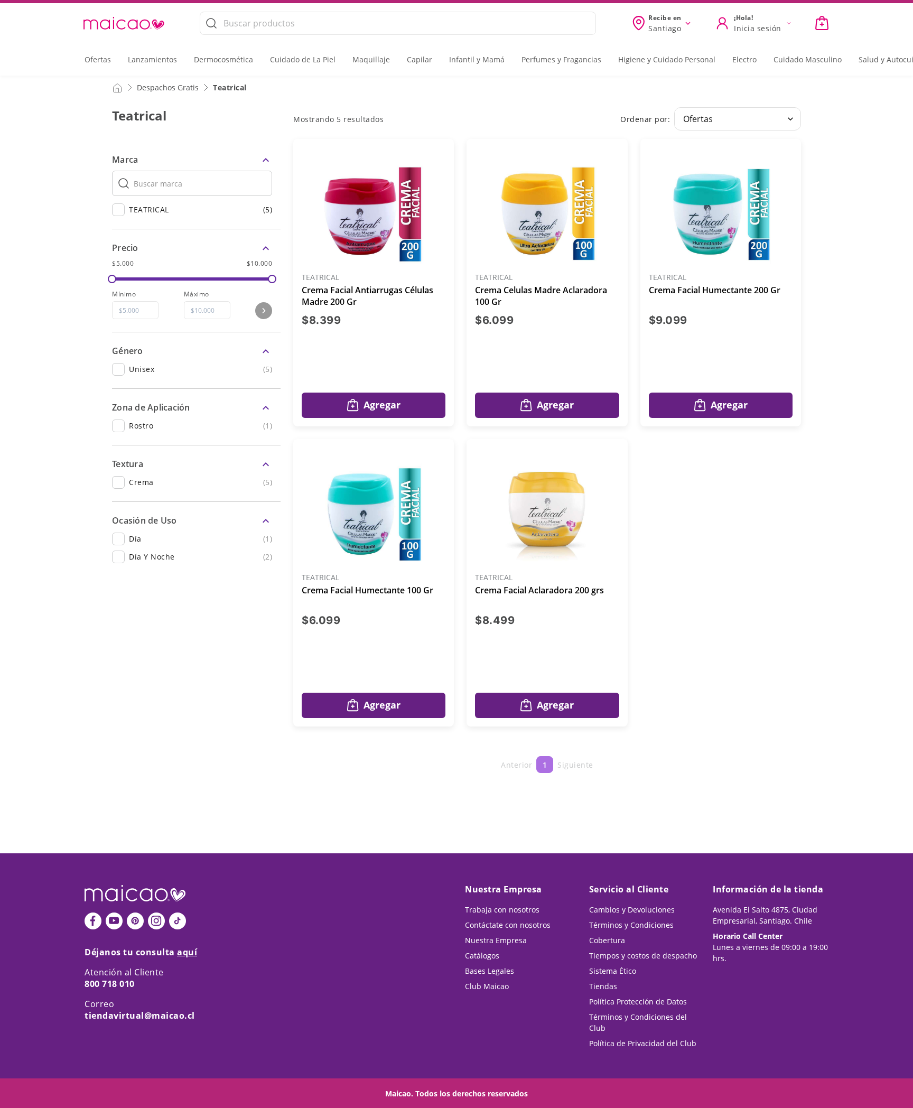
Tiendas (603, 986)
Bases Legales (489, 971)
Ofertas (98, 59)
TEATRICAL (320, 277)
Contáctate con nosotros (508, 925)
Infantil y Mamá (477, 59)
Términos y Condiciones (631, 925)
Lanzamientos (152, 59)
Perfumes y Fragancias (561, 59)
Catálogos (482, 956)
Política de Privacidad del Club (642, 1043)
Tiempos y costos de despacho (643, 956)
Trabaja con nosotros (502, 910)
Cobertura (607, 940)
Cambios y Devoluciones (632, 910)
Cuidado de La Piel (303, 59)
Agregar (382, 404)
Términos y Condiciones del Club (638, 1022)
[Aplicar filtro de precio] (263, 310)
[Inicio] (117, 87)
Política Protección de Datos (638, 1002)
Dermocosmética (223, 59)
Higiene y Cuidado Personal (666, 59)
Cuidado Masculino (808, 59)
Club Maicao (487, 986)
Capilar (419, 59)
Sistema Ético (612, 971)
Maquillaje (371, 59)
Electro (744, 59)
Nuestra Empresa (496, 940)
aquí (187, 952)
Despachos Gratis (168, 87)
